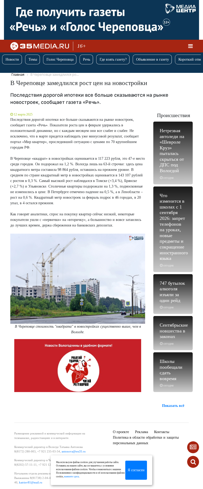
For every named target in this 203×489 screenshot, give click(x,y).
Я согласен (136, 470)
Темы (33, 59)
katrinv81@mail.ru (30, 482)
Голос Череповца (60, 59)
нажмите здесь (71, 476)
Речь (86, 59)
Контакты (161, 432)
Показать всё (173, 406)
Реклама (141, 432)
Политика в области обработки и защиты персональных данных (146, 440)
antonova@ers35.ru (74, 451)
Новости (12, 59)
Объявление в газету (152, 59)
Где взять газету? (113, 59)
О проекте (121, 432)
